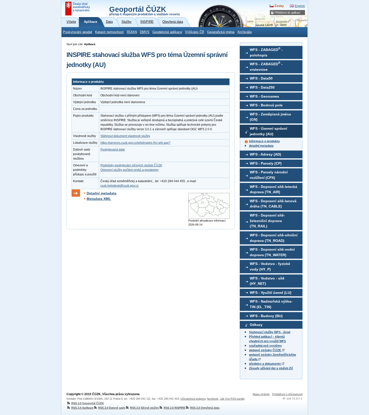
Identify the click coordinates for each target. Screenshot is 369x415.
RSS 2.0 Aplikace (82, 407)
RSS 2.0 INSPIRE (174, 407)
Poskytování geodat (77, 32)
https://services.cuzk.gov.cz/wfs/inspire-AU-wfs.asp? (135, 143)
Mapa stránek (261, 394)
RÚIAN (132, 32)
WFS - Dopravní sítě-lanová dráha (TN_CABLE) (273, 204)
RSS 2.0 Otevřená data (204, 407)
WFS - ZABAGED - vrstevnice (266, 66)
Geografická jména (220, 32)
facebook (212, 398)
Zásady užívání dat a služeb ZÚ (271, 368)
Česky (279, 6)
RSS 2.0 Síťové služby (144, 407)
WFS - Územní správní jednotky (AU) (268, 131)
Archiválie (244, 32)
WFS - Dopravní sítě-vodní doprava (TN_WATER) (272, 252)
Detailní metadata (101, 193)
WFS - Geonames (264, 96)
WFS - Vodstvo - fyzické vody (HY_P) (270, 266)
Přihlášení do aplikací (287, 12)
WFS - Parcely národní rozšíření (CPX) (269, 175)
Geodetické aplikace (167, 32)
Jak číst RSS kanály (232, 398)
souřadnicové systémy (265, 346)
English (300, 6)
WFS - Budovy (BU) (266, 316)
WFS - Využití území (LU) (270, 293)
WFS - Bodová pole (266, 105)
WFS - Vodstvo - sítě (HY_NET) (267, 281)
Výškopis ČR (194, 32)
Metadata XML (99, 199)
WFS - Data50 (261, 78)
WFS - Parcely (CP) (266, 163)
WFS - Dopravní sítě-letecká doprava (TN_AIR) (273, 189)
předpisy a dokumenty (265, 364)
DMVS (144, 32)
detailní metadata (261, 146)
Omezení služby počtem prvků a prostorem (129, 170)
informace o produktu (264, 141)
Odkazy (256, 325)
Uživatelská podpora (193, 398)
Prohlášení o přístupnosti (287, 394)
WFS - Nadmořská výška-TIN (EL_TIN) (271, 304)
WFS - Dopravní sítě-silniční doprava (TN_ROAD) (273, 238)
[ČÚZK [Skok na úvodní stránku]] (78, 8)
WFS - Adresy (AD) (265, 154)
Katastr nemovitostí (109, 32)
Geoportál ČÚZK (144, 10)
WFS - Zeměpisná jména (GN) (270, 117)
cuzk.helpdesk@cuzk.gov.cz (119, 185)
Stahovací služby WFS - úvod (269, 332)
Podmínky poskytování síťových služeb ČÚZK (131, 165)
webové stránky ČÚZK (265, 350)
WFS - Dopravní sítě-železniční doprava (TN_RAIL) (267, 220)
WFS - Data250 (262, 87)
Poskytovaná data (112, 149)
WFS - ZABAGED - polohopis (266, 52)
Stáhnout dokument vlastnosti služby (125, 136)
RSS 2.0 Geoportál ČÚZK (87, 403)
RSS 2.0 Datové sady (111, 407)
